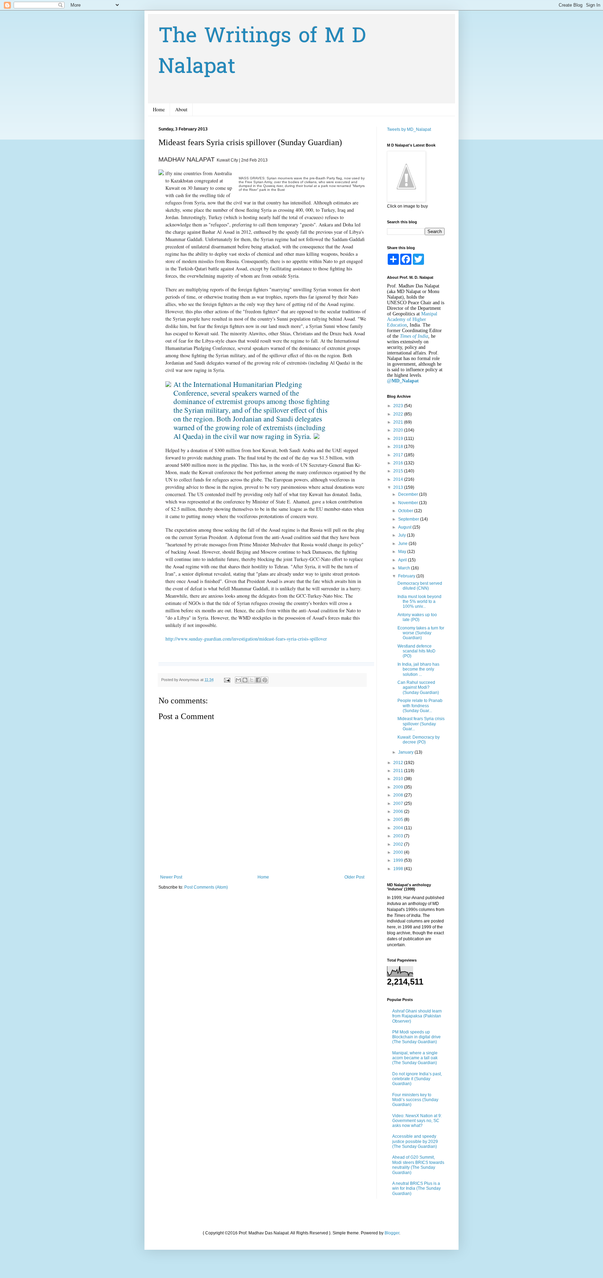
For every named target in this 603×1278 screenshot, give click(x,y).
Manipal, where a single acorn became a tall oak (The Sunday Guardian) (415, 1058)
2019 (398, 438)
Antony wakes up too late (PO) (417, 617)
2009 (398, 787)
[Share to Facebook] (258, 680)
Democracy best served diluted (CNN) (419, 586)
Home (159, 109)
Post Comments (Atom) (206, 887)
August (405, 527)
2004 (398, 827)
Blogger (392, 1233)
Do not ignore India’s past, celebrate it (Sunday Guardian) (417, 1078)
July (402, 535)
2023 (398, 405)
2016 (398, 463)
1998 (398, 868)
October (406, 510)
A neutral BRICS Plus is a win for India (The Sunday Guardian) (416, 1188)
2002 (398, 844)
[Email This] (238, 680)
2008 (398, 795)
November (408, 502)
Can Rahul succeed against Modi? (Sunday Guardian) (418, 687)
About (181, 109)
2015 (398, 471)
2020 (398, 430)
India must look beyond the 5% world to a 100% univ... (419, 601)
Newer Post (171, 877)
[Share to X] (251, 680)
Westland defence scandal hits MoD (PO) (416, 651)
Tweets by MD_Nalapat (409, 129)
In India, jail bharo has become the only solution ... (418, 669)
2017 (398, 455)
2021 (398, 422)
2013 (398, 487)
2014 (398, 479)
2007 (398, 803)
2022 (398, 414)
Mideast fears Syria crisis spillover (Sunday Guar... (421, 723)
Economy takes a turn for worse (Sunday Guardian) (420, 633)
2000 (398, 852)
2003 (398, 836)
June (403, 543)
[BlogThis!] (244, 680)
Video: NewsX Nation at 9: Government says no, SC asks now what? (417, 1120)
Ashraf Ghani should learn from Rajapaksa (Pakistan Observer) (417, 1016)
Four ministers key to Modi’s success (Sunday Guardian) (415, 1099)
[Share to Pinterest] (264, 680)
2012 (398, 762)
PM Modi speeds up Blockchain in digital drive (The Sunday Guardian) (416, 1037)
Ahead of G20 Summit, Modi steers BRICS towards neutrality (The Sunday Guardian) (418, 1165)
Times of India (414, 336)
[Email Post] (226, 680)
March (404, 568)
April (403, 560)
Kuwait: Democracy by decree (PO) (418, 740)
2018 (398, 446)
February (407, 576)
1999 (398, 860)
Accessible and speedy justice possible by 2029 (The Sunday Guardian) (415, 1141)
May (402, 551)
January (406, 752)
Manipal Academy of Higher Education (412, 319)
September (409, 519)
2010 (398, 778)
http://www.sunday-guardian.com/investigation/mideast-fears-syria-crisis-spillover (246, 638)
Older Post (354, 877)
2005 (398, 819)
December (408, 494)
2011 (398, 770)
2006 (398, 811)
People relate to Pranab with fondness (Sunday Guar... (419, 705)
